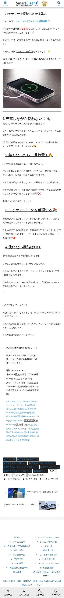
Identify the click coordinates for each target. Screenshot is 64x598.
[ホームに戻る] (32, 530)
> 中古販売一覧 (17, 554)
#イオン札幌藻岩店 (21, 440)
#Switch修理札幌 (14, 412)
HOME (17, 537)
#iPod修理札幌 (28, 412)
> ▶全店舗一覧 (47, 559)
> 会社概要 (17, 563)
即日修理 (27, 378)
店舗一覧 (8, 592)
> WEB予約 (17, 559)
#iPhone (20, 420)
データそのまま (14, 378)
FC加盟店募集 (46, 568)
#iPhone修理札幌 (14, 409)
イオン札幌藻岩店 (13, 479)
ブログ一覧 (10, 459)
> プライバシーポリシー (47, 563)
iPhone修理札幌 (37, 475)
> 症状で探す (17, 550)
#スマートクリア (14, 401)
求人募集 (17, 572)
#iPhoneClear (28, 401)
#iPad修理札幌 (29, 409)
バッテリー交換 (24, 51)
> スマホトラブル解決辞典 (17, 546)
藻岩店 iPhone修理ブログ (16, 463)
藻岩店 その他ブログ (51, 467)
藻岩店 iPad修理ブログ (29, 459)
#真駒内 (31, 424)
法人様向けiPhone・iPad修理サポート (47, 574)
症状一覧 (40, 592)
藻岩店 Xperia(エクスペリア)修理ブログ (22, 467)
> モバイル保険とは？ (47, 554)
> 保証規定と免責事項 (17, 568)
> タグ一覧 (47, 546)
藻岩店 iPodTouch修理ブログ (43, 463)
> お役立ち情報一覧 (47, 542)
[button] (57, 431)
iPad (17, 374)
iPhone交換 (21, 475)
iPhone (6, 256)
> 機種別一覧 (47, 550)
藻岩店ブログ (41, 471)
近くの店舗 (24, 592)
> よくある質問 (17, 542)
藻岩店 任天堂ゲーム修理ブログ (18, 471)
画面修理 (29, 420)
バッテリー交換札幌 (50, 479)
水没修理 (18, 424)
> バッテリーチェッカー (47, 537)
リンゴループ (52, 234)
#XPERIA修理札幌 (14, 416)
